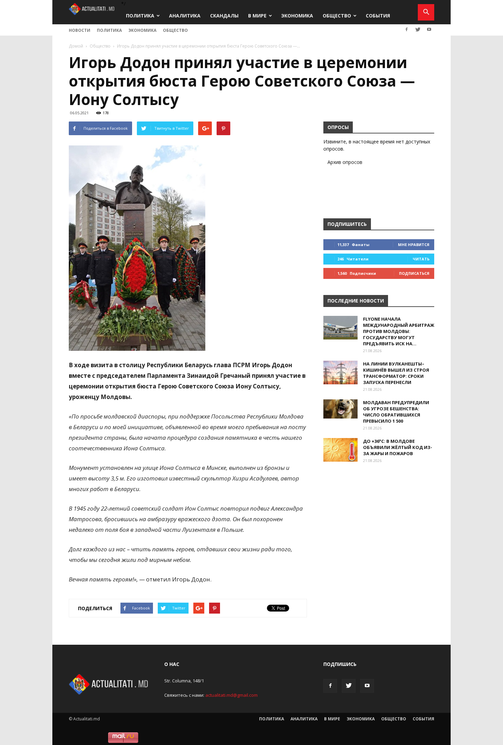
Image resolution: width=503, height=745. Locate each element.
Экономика (297, 15)
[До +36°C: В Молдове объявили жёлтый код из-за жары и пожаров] (340, 450)
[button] (426, 12)
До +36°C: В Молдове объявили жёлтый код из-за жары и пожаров (397, 447)
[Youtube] (429, 29)
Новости (79, 30)
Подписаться (414, 273)
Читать (421, 258)
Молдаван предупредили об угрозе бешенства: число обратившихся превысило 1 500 (396, 411)
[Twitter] (418, 29)
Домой (76, 46)
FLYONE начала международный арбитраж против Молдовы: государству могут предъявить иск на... (398, 331)
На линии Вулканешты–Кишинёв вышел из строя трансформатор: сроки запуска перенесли (396, 373)
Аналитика (185, 15)
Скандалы (224, 15)
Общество (337, 15)
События (378, 15)
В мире (257, 15)
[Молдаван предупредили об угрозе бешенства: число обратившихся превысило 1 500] (340, 409)
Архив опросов (344, 162)
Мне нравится (413, 244)
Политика (140, 15)
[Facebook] (406, 29)
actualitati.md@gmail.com (231, 695)
